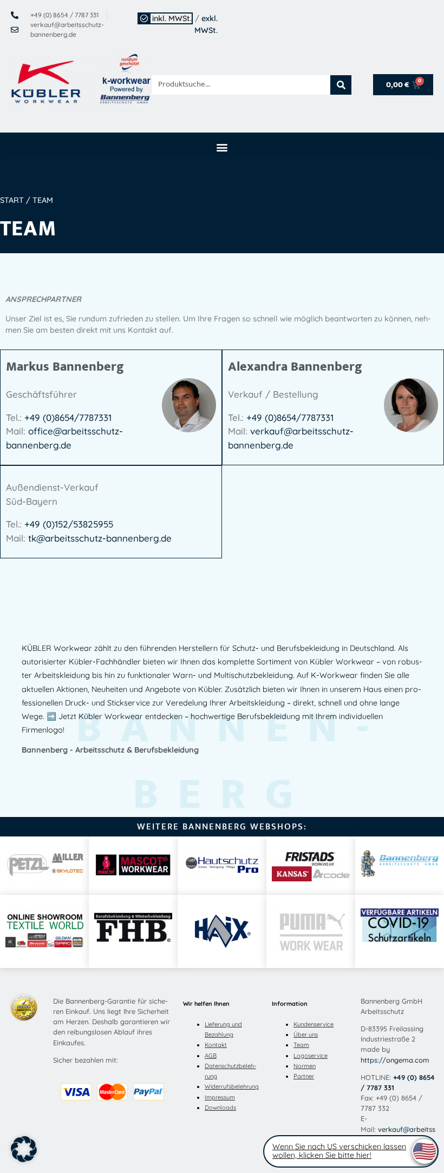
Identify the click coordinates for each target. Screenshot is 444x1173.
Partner (303, 1076)
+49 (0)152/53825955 (68, 524)
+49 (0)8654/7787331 (68, 417)
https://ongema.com (395, 1060)
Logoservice (310, 1055)
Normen (304, 1066)
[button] (222, 147)
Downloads (220, 1107)
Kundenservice (313, 1024)
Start (12, 200)
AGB (211, 1055)
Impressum (220, 1097)
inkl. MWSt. (172, 18)
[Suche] (341, 85)
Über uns (305, 1034)
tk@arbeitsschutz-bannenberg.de (100, 538)
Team (301, 1045)
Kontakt (216, 1045)
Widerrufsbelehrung (232, 1086)
